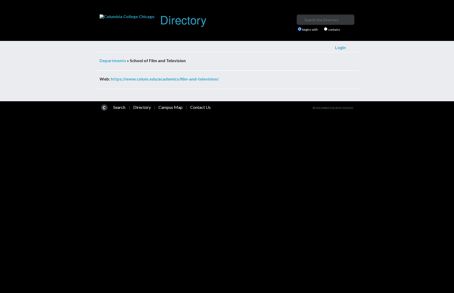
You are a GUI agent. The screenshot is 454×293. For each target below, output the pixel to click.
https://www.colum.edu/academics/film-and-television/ (165, 78)
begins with (310, 29)
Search (119, 107)
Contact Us (200, 107)
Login (340, 47)
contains (334, 29)
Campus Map (170, 107)
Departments (113, 60)
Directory (183, 19)
